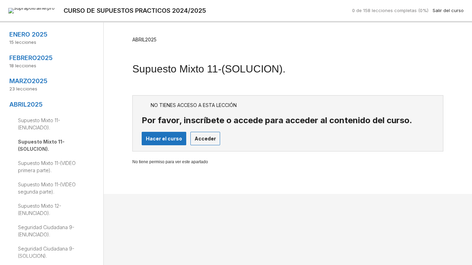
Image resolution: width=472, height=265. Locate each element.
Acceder (205, 138)
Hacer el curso (164, 138)
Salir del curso (448, 10)
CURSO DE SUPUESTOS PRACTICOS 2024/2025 (135, 10)
